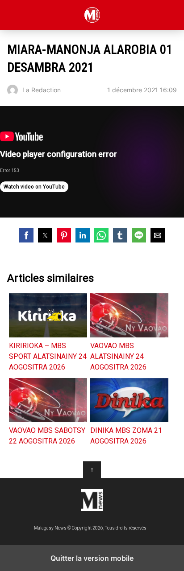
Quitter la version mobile (92, 558)
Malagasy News (92, 15)
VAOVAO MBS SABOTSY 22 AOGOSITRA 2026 (47, 435)
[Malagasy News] (92, 500)
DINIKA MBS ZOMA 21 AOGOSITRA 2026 (126, 435)
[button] (26, 235)
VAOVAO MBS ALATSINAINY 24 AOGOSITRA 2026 (118, 356)
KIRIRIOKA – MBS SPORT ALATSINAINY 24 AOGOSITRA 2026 (48, 356)
